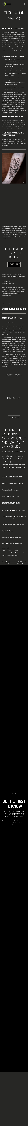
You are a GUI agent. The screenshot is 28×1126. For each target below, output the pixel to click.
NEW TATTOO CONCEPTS (14, 375)
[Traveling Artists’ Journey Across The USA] (14, 513)
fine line (4, 548)
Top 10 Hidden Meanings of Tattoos (13, 543)
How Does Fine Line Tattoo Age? (12, 537)
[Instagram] (3, 309)
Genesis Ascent (14, 496)
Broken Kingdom (7, 484)
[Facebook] (6, 309)
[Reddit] (21, 309)
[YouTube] (13, 309)
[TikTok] (17, 309)
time (19, 553)
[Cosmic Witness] (17, 481)
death (17, 555)
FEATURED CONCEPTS (14, 398)
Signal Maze (5, 496)
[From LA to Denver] (8, 528)
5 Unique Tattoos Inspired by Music (13, 525)
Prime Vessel (15, 490)
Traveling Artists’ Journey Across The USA (14, 517)
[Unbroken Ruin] (6, 487)
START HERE (14, 264)
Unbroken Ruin (6, 490)
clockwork (12, 555)
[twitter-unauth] (10, 309)
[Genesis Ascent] (14, 493)
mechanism (5, 555)
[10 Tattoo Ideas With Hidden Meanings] (14, 507)
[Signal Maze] (5, 493)
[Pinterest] (24, 309)
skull (14, 553)
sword (10, 553)
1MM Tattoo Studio (10, 283)
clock (23, 553)
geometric (9, 550)
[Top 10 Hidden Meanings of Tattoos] (13, 540)
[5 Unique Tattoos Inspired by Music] (13, 522)
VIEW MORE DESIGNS (14, 417)
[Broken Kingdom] (7, 481)
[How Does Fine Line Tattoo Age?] (12, 534)
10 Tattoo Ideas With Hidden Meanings (14, 510)
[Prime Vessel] (15, 487)
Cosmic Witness (17, 484)
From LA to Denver (8, 531)
